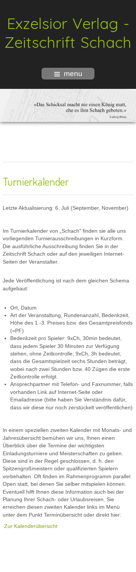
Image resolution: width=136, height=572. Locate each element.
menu (73, 74)
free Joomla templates (68, 565)
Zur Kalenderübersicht (30, 526)
